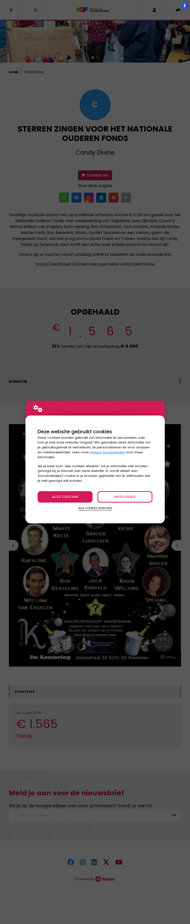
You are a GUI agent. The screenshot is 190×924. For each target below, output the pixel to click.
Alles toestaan (65, 496)
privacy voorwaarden (107, 452)
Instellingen (125, 496)
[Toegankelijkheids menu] (185, 5)
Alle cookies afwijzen (95, 508)
